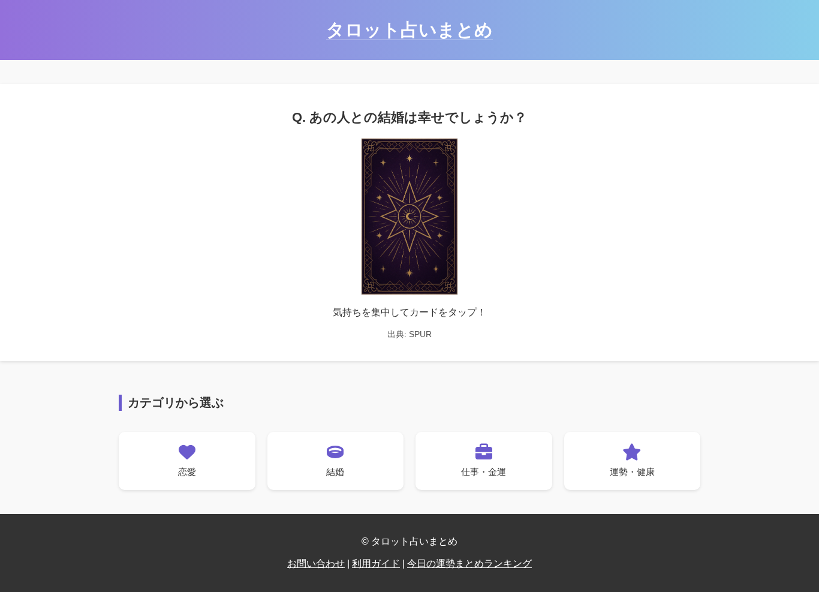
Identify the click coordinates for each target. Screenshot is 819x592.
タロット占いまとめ (409, 30)
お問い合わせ (316, 563)
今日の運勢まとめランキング (469, 563)
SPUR (420, 334)
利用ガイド (376, 563)
